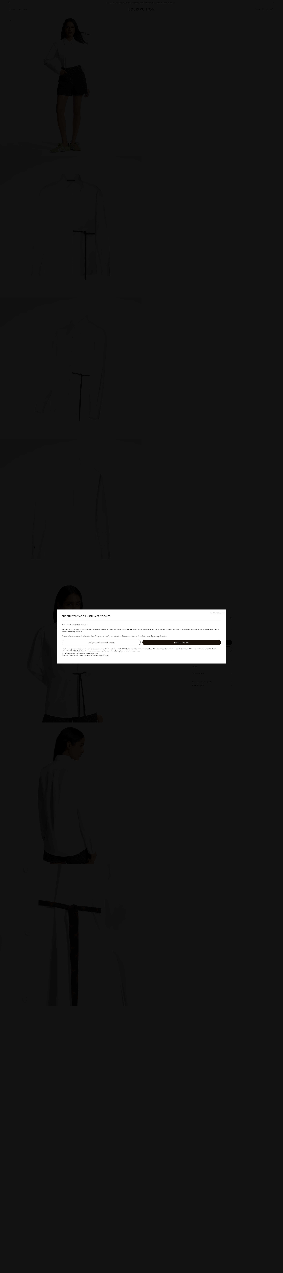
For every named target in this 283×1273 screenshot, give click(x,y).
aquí (107, 655)
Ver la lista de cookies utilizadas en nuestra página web (80, 653)
